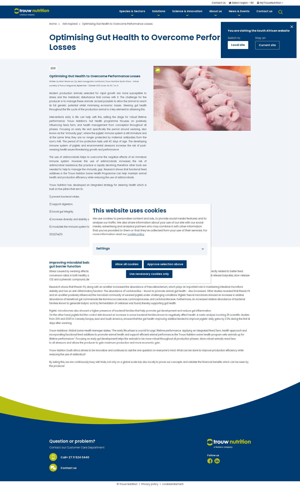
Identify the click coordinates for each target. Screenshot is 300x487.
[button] (132, 12)
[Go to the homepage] (229, 443)
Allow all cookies (127, 264)
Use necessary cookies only (149, 274)
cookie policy (135, 234)
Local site (238, 45)
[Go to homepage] (32, 12)
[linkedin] (217, 461)
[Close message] (292, 26)
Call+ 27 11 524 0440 (75, 457)
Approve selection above (165, 264)
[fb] (210, 461)
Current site (267, 45)
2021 (53, 68)
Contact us (69, 468)
